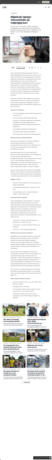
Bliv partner (45, 2)
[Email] (38, 68)
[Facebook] (29, 68)
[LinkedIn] (32, 68)
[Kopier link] (40, 67)
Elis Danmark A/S (21, 68)
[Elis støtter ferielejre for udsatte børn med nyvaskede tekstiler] (14, 367)
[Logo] (5, 7)
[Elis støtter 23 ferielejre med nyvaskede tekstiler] (14, 314)
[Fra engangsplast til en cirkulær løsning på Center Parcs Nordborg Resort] (14, 341)
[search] (45, 7)
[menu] (48, 7)
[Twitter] (35, 68)
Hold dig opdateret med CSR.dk (41, 457)
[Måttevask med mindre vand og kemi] (38, 340)
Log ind (39, 2)
